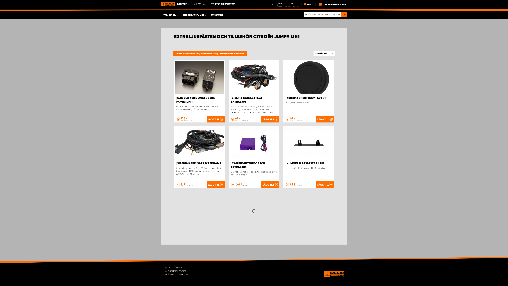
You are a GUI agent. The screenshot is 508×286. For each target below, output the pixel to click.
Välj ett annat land (177, 268)
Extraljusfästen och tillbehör (232, 54)
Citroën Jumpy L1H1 (184, 54)
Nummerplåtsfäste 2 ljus (305, 163)
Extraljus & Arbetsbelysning (206, 54)
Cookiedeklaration (177, 271)
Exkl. (280, 6)
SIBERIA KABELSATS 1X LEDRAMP (199, 163)
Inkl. (280, 3)
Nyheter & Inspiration (223, 4)
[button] (324, 53)
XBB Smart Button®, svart (306, 98)
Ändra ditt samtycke (178, 274)
